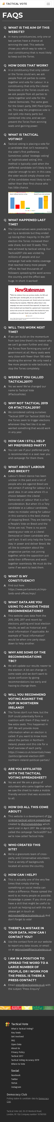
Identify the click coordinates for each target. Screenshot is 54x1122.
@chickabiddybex (31, 824)
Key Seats (16, 1032)
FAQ (13, 1040)
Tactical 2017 (17, 1056)
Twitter (14, 1079)
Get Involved (17, 1036)
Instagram (16, 1087)
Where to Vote (18, 1064)
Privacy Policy (18, 1052)
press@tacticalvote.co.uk (30, 985)
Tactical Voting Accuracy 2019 (25, 1060)
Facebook (15, 1075)
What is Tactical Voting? (22, 1028)
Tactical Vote (16, 3)
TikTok (14, 1083)
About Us (15, 1048)
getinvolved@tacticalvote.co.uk (26, 915)
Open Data (16, 1044)
